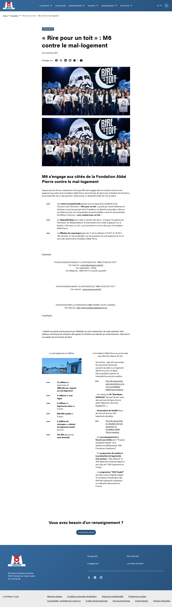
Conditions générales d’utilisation (82, 596)
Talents (91, 6)
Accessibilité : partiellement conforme (64, 600)
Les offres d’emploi (135, 563)
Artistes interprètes (161, 600)
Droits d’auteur (141, 600)
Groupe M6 (92, 556)
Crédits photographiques (97, 600)
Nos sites (125, 6)
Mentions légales (54, 596)
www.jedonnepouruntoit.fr (91, 265)
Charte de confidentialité (112, 596)
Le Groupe (44, 6)
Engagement (93, 563)
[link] (56, 60)
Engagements (107, 6)
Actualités (60, 6)
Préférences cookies (137, 596)
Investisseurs (75, 6)
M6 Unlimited (133, 556)
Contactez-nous (86, 532)
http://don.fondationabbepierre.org (92, 307)
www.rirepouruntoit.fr (91, 289)
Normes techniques (121, 600)
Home (5, 16)
